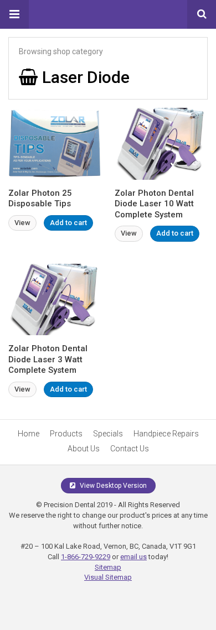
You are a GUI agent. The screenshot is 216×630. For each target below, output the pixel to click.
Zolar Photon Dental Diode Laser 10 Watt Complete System (154, 204)
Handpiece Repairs (166, 433)
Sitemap (108, 567)
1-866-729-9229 (85, 557)
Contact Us (129, 448)
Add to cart (68, 222)
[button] (14, 14)
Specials (108, 433)
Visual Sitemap (108, 577)
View (22, 222)
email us (133, 557)
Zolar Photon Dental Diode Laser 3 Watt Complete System (48, 359)
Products (66, 433)
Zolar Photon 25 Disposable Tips (40, 198)
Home (28, 433)
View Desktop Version (112, 486)
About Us (84, 448)
